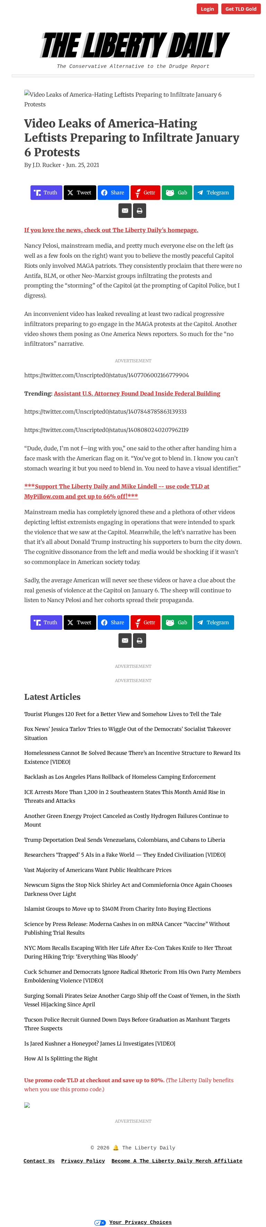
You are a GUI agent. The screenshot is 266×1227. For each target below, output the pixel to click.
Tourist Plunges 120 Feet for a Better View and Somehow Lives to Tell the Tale (122, 714)
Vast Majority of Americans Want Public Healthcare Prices (97, 870)
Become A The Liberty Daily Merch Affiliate (177, 1161)
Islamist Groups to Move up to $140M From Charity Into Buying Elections (117, 909)
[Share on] (125, 210)
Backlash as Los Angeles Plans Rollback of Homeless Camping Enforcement (120, 777)
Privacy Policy (83, 1161)
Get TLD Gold (241, 9)
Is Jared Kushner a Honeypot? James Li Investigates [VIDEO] (99, 1043)
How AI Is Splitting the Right (61, 1058)
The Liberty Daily (134, 45)
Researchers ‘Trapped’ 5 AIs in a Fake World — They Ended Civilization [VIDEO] (124, 854)
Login (207, 9)
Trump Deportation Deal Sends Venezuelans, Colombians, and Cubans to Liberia (124, 840)
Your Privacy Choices (140, 1223)
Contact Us (39, 1161)
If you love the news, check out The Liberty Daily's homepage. (111, 230)
